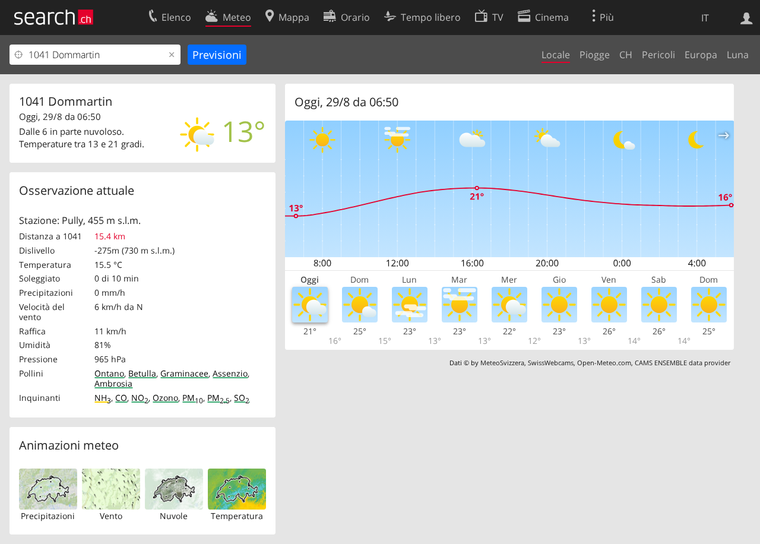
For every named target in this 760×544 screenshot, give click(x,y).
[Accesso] (746, 17)
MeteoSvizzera (502, 362)
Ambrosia (113, 383)
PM (192, 397)
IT (705, 17)
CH (625, 54)
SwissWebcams (551, 362)
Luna (738, 54)
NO (139, 397)
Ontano (109, 373)
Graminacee (184, 373)
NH (102, 397)
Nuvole (174, 515)
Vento (111, 515)
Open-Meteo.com (604, 362)
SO (241, 397)
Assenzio (230, 373)
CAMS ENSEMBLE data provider (682, 362)
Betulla (142, 373)
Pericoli (658, 54)
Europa (701, 54)
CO (121, 397)
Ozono (165, 397)
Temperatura (237, 515)
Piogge (595, 54)
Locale (556, 54)
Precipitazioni (48, 515)
